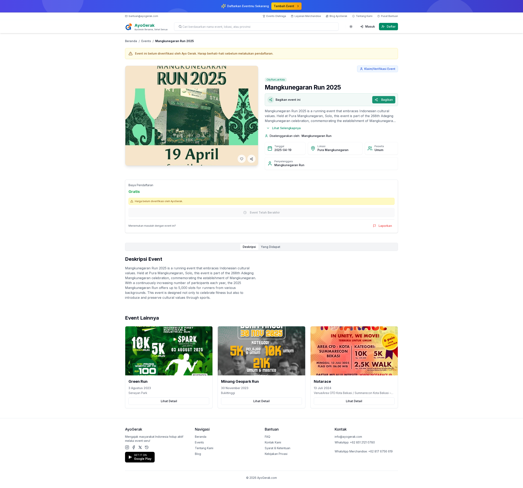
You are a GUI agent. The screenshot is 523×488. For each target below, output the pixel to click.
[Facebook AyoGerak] (134, 447)
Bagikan (387, 99)
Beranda (131, 41)
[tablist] (261, 247)
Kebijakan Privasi (276, 454)
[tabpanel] (261, 278)
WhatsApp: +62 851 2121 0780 (355, 442)
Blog (198, 454)
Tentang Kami (204, 448)
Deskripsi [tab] (249, 246)
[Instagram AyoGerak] (127, 447)
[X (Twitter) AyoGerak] (140, 447)
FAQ (267, 436)
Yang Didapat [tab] (270, 246)
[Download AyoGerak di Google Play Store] (147, 447)
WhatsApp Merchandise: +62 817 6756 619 (364, 451)
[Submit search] (180, 26)
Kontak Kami (273, 442)
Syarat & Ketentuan (277, 448)
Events (146, 41)
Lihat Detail (169, 401)
